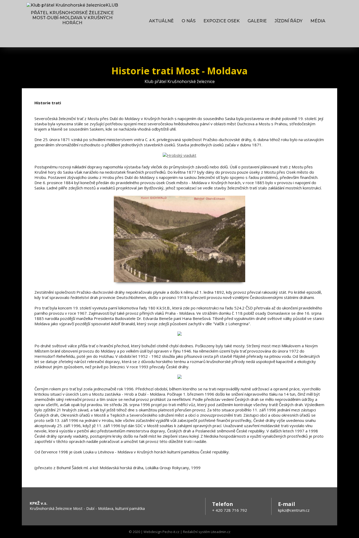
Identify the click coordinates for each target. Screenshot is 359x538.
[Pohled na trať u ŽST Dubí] (179, 281)
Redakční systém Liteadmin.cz (206, 531)
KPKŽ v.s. (38, 503)
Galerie (257, 20)
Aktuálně (161, 20)
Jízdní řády (288, 20)
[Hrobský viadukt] (179, 155)
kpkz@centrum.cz (294, 510)
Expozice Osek (221, 20)
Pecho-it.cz (171, 531)
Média (317, 20)
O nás (189, 20)
